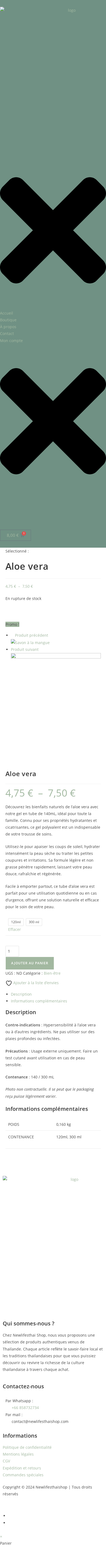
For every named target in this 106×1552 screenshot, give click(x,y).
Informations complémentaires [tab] (39, 1001)
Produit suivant (25, 649)
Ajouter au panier (29, 963)
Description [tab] (21, 994)
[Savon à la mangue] (30, 642)
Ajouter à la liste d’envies (35, 982)
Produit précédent (31, 635)
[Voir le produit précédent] (12, 635)
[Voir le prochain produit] (41, 649)
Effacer (14, 929)
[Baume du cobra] (56, 697)
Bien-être (52, 973)
